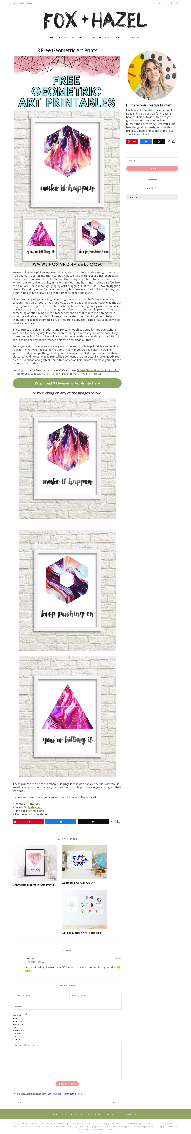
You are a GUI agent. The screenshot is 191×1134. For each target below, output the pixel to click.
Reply (118, 958)
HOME (51, 38)
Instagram (34, 807)
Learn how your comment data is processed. (67, 1094)
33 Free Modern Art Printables (81, 932)
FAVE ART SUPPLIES (101, 38)
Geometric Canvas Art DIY (78, 882)
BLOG (62, 38)
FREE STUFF (78, 38)
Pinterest (34, 803)
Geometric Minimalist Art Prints (33, 884)
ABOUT (120, 38)
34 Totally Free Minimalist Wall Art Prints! (74, 373)
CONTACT (136, 38)
